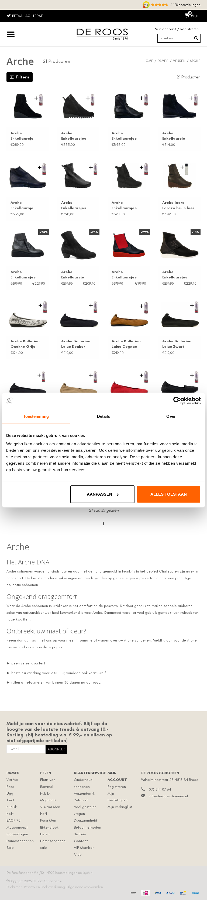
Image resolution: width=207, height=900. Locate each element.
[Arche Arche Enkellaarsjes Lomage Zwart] (78, 106)
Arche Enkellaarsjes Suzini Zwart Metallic (23, 275)
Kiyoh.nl (87, 873)
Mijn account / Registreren (177, 29)
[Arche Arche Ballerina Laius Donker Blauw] (78, 314)
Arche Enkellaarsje (22, 136)
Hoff (9, 813)
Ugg (9, 793)
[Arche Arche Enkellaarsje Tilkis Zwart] (27, 106)
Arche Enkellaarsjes (73, 136)
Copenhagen (17, 834)
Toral (10, 800)
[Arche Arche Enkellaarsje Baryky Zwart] (27, 175)
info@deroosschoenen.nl (168, 796)
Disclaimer (14, 887)
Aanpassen (99, 494)
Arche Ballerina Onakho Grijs (25, 344)
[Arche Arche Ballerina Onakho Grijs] (27, 314)
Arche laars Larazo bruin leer (178, 205)
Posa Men (48, 820)
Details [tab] (103, 416)
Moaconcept (17, 827)
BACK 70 (13, 820)
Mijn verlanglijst (120, 807)
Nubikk (11, 807)
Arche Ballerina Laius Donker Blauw (75, 344)
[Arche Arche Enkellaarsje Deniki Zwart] (179, 106)
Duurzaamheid (85, 820)
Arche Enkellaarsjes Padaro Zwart (124, 136)
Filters (22, 77)
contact (30, 640)
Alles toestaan (168, 494)
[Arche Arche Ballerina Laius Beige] (78, 383)
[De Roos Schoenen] (103, 34)
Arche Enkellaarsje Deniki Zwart (174, 136)
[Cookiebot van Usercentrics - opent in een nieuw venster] (177, 400)
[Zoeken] (196, 38)
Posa (10, 786)
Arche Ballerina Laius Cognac (126, 344)
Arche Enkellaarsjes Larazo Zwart (73, 205)
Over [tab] (170, 416)
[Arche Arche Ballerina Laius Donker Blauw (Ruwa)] (27, 383)
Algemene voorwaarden (85, 887)
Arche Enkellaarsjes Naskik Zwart (174, 275)
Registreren (117, 786)
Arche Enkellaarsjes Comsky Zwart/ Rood (126, 275)
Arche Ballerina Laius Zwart (176, 344)
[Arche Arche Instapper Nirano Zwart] (179, 383)
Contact (81, 841)
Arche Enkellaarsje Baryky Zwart (23, 205)
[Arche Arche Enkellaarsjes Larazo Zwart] (78, 175)
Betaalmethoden (87, 827)
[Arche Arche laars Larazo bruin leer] (179, 175)
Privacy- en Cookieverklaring (45, 887)
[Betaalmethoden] (132, 892)
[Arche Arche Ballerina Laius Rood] (129, 383)
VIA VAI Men (50, 807)
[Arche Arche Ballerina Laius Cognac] (129, 314)
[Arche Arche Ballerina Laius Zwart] (179, 314)
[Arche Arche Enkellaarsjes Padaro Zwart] (129, 106)
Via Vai (12, 779)
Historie (80, 834)
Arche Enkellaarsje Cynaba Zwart (74, 275)
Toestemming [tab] (36, 416)
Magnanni (48, 800)
